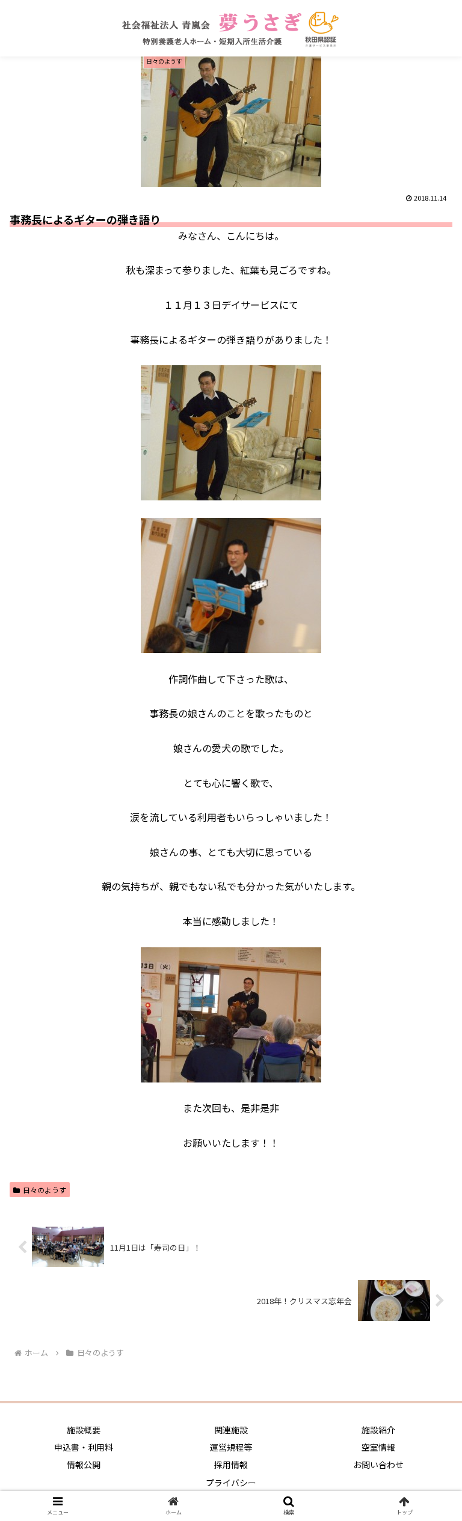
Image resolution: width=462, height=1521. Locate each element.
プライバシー (231, 1483)
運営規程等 (231, 1447)
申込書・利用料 (83, 1447)
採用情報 (231, 1465)
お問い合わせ (378, 1465)
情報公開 (83, 1465)
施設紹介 (378, 1430)
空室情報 (378, 1447)
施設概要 (83, 1430)
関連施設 (231, 1430)
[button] (426, 1202)
